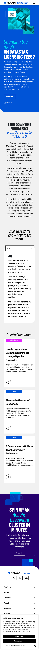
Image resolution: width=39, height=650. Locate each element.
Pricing (6, 592)
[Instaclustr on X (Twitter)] (14, 578)
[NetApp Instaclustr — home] (16, 2)
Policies (19, 613)
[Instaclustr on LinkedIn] (20, 578)
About (19, 603)
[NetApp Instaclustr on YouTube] (26, 578)
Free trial (9, 96)
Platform (19, 587)
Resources (19, 608)
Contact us (8, 103)
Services (19, 598)
